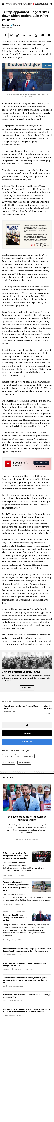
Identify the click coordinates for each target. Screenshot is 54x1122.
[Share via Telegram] (24, 35)
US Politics (7, 756)
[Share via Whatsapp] (18, 35)
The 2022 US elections (25, 756)
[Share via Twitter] (12, 35)
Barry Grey (6, 25)
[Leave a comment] (42, 35)
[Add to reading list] (49, 35)
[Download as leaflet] (36, 35)
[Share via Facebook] (5, 35)
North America (24, 763)
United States (8, 763)
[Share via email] (30, 35)
